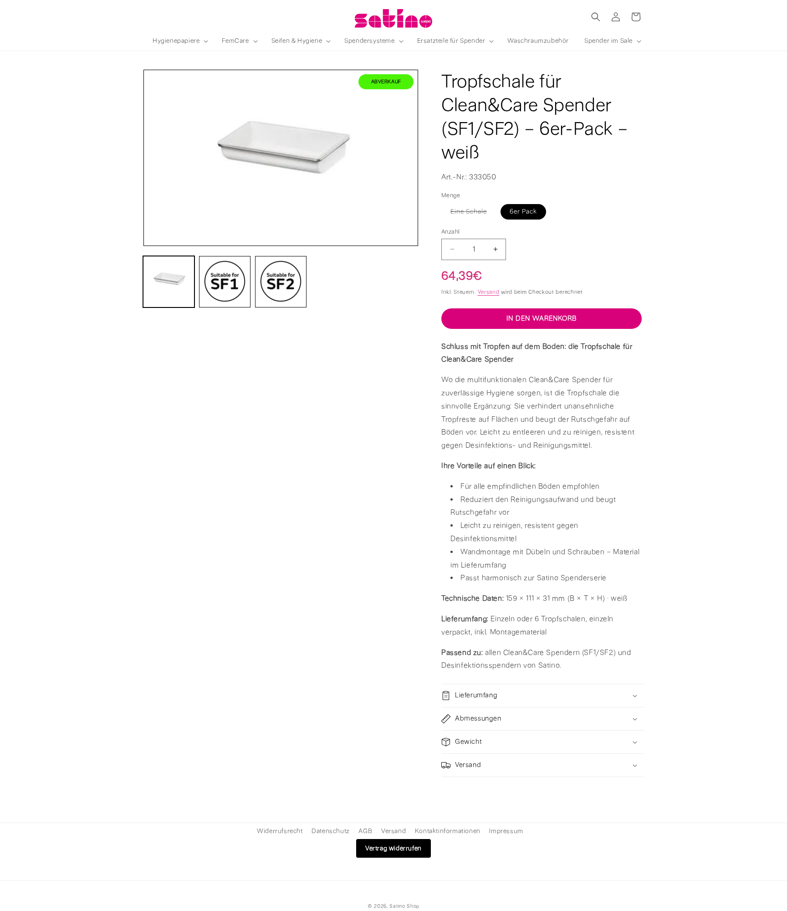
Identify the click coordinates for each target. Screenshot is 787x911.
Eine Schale (473, 213)
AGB (365, 831)
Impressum (506, 831)
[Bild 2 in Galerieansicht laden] (224, 281)
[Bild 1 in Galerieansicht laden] (168, 281)
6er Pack (523, 211)
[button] (179, 41)
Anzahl (450, 231)
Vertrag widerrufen (393, 848)
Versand (489, 292)
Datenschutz (331, 831)
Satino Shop (404, 906)
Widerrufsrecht (279, 831)
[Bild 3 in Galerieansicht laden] (281, 281)
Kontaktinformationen (447, 831)
